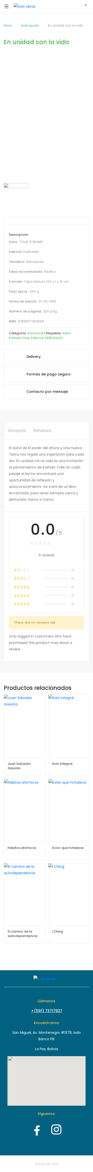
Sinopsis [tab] (17, 430)
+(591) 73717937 (46, 1010)
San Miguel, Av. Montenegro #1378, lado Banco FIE (46, 1035)
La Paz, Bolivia (46, 1048)
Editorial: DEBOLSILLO (47, 337)
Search (62, 6)
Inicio (8, 25)
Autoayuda (30, 25)
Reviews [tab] (42, 430)
